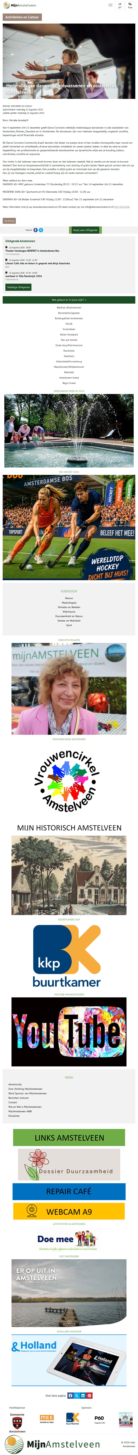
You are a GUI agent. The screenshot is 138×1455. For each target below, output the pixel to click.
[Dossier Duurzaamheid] (69, 1165)
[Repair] (69, 1191)
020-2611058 (121, 206)
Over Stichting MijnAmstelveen (25, 1088)
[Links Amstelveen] (69, 1137)
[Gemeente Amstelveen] (17, 1423)
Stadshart (69, 356)
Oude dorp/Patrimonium (69, 345)
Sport (69, 625)
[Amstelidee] (126, 1419)
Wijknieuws (69, 611)
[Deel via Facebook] (70, 1395)
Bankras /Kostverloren (69, 307)
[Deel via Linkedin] (83, 1395)
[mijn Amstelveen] (53, 5)
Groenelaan (69, 329)
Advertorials (15, 1084)
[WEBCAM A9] (69, 1211)
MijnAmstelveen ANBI (20, 1111)
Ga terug (9, 220)
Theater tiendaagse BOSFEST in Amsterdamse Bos (32, 250)
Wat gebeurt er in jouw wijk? (68, 299)
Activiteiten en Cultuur (21, 105)
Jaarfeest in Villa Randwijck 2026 (23, 276)
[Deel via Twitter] (77, 1395)
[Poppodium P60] (99, 1419)
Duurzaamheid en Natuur (69, 616)
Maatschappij (69, 602)
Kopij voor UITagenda (85, 230)
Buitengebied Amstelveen (69, 318)
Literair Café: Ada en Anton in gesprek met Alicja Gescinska (37, 263)
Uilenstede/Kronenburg (69, 361)
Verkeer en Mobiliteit (69, 620)
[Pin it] (89, 1395)
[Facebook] (35, 230)
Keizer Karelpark (69, 334)
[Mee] (47, 1419)
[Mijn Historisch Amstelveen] (69, 869)
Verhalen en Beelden (69, 607)
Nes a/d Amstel (69, 340)
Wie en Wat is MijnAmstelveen (25, 1106)
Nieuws (69, 598)
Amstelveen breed (69, 377)
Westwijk (69, 372)
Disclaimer (14, 1115)
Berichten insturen (18, 1097)
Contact (12, 1102)
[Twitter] (41, 230)
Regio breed (69, 383)
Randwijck (69, 350)
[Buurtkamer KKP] (73, 1418)
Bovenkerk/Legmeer (69, 313)
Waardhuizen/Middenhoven (69, 366)
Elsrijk (69, 323)
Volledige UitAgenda (18, 287)
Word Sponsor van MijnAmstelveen (27, 1093)
